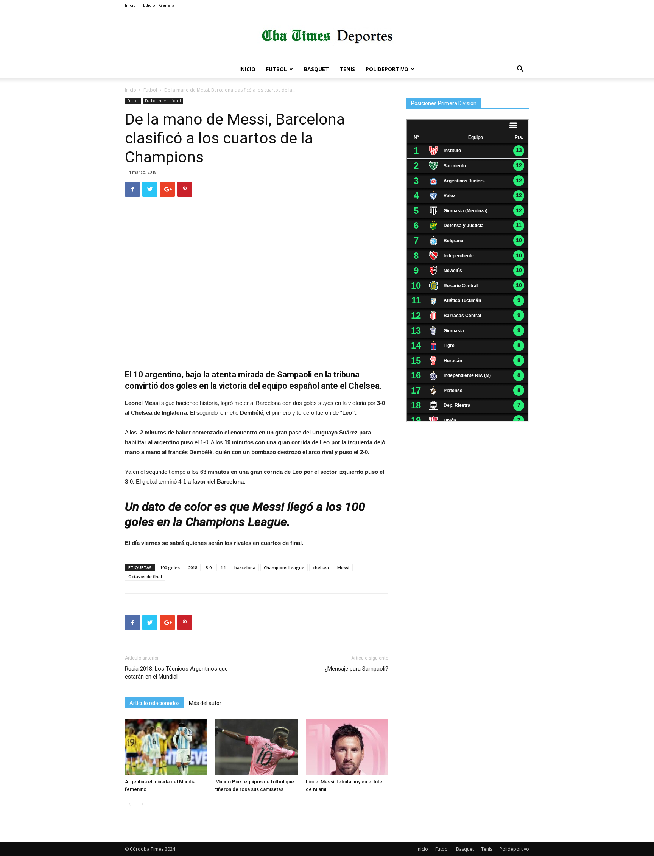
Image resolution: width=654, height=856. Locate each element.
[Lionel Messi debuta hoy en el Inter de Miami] (347, 747)
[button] (520, 69)
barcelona (244, 567)
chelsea (321, 567)
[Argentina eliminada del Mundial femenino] (166, 747)
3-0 (209, 567)
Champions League (284, 567)
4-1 (223, 567)
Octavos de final (145, 576)
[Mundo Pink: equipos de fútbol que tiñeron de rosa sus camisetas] (256, 747)
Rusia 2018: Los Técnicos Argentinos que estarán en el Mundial (176, 672)
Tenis (347, 69)
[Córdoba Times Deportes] (327, 36)
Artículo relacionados (154, 703)
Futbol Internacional (163, 100)
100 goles (170, 567)
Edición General (159, 5)
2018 (192, 567)
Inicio (130, 5)
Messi (343, 567)
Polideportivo (387, 69)
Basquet (316, 69)
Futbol (276, 69)
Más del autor (205, 703)
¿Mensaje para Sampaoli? (356, 668)
